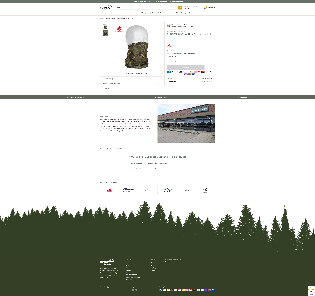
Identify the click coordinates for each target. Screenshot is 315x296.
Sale (177, 13)
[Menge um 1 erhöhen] (181, 61)
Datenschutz (129, 268)
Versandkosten (177, 53)
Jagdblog (153, 268)
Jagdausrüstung (127, 13)
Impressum (129, 263)
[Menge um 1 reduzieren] (170, 61)
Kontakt (152, 270)
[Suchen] (180, 7)
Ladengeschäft (185, 13)
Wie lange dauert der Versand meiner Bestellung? (149, 163)
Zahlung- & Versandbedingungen (132, 273)
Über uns (153, 263)
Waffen (160, 13)
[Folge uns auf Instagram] (136, 290)
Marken (169, 13)
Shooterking (171, 38)
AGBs (127, 265)
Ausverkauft (185, 67)
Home (101, 18)
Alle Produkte (108, 18)
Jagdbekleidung (141, 13)
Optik (151, 13)
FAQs (151, 265)
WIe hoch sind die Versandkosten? (143, 169)
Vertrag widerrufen (131, 280)
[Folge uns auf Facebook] (133, 290)
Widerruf (128, 270)
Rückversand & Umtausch (133, 277)
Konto (187, 8)
